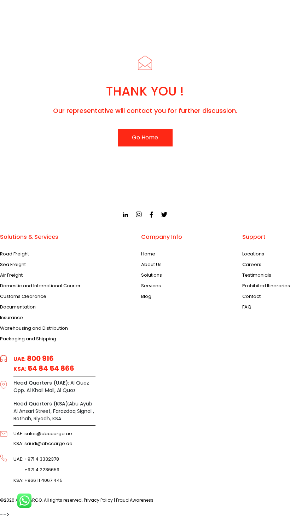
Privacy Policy (98, 500)
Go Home (145, 137)
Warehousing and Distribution (34, 328)
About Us (151, 264)
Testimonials (256, 275)
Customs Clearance (23, 296)
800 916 (33, 358)
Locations (253, 254)
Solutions (151, 275)
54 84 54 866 (43, 368)
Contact (251, 296)
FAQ (246, 307)
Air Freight (11, 275)
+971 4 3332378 (36, 459)
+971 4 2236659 (36, 470)
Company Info (161, 237)
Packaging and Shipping (28, 339)
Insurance (11, 318)
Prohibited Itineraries (266, 286)
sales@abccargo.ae (42, 433)
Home (148, 254)
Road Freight (14, 254)
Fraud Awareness (134, 500)
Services (151, 286)
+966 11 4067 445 (38, 480)
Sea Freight (13, 264)
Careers (251, 264)
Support (254, 237)
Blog (146, 296)
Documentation (18, 307)
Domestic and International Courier (40, 286)
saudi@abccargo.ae (42, 443)
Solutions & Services (29, 237)
